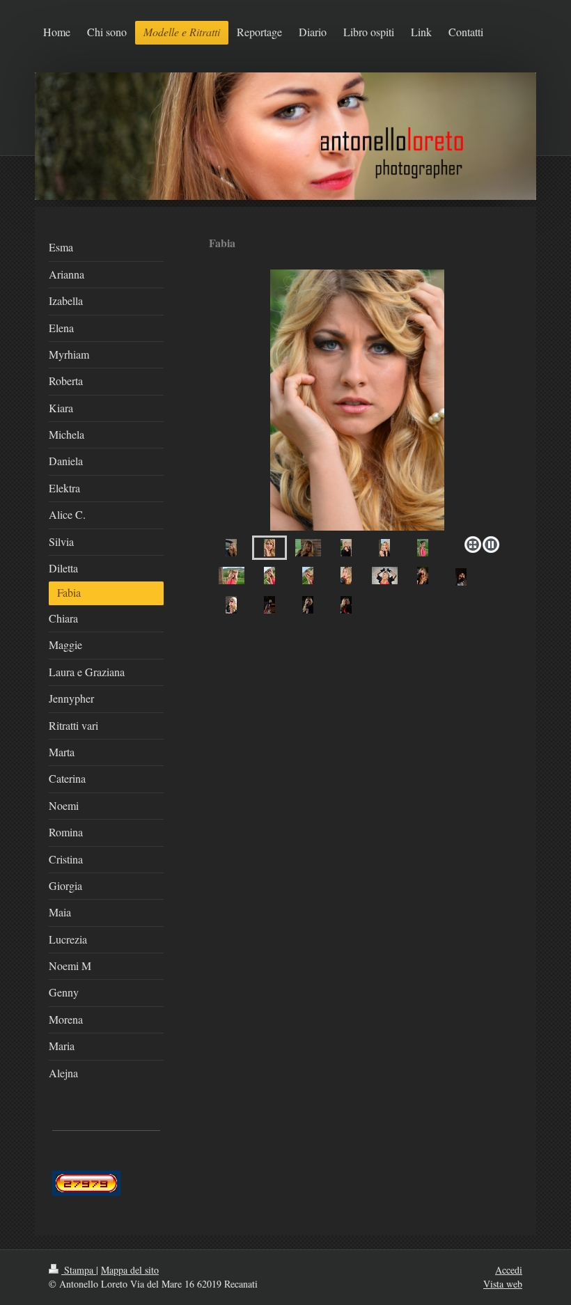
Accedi (508, 1269)
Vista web (502, 1283)
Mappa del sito (130, 1269)
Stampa (78, 1269)
